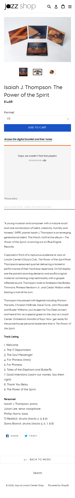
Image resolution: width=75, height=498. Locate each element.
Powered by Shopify (58, 485)
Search (37, 473)
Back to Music (40, 459)
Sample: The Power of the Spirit (37, 207)
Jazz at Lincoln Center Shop (29, 485)
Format (9, 112)
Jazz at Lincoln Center (13, 207)
